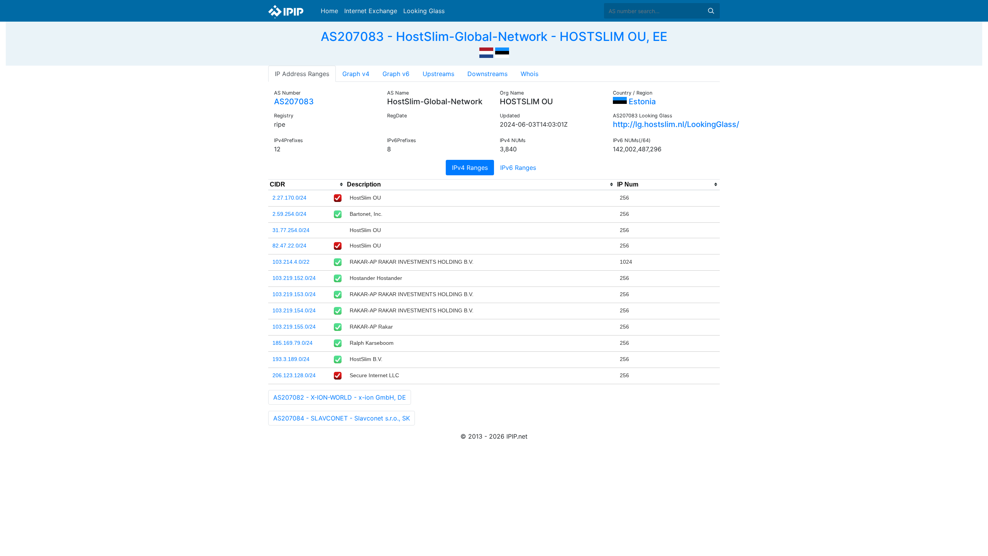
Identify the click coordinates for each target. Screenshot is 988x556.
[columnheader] (306, 184)
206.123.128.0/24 (294, 375)
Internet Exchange (370, 11)
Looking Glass (424, 11)
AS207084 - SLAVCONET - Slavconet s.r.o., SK (341, 418)
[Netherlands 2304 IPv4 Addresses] (486, 52)
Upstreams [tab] (438, 74)
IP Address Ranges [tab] (302, 74)
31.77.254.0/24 (291, 230)
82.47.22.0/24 (289, 245)
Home (329, 11)
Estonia (641, 101)
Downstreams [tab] (487, 74)
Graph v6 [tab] (395, 74)
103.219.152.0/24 (294, 278)
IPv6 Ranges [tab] (518, 167)
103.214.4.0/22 (291, 262)
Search (711, 11)
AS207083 (294, 101)
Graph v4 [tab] (355, 74)
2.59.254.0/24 (289, 214)
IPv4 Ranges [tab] (470, 167)
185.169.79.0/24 (292, 343)
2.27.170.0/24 (289, 198)
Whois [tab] (529, 74)
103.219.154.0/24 (294, 310)
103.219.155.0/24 (294, 327)
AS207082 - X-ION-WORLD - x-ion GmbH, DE (339, 397)
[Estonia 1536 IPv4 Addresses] (502, 52)
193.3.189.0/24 (291, 359)
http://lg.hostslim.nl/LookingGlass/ (676, 124)
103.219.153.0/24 (294, 294)
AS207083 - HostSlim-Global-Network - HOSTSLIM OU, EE (494, 36)
